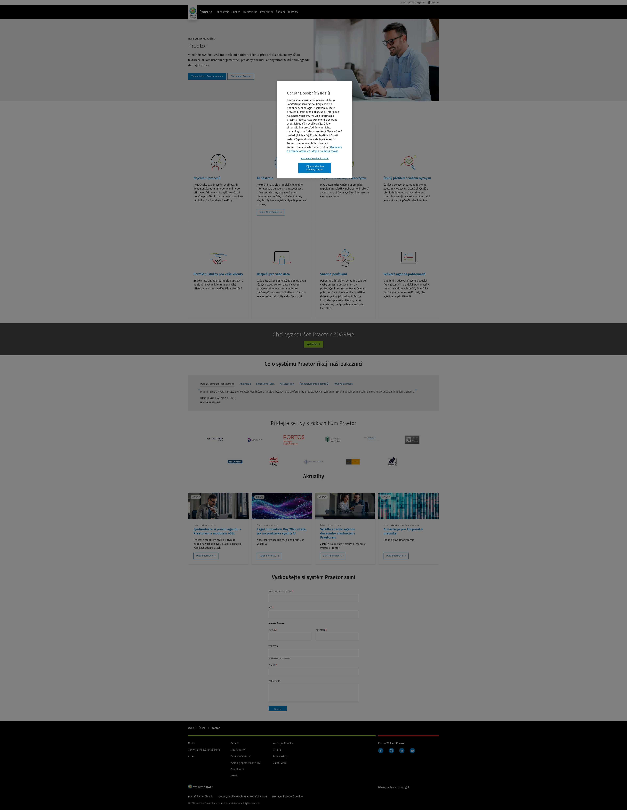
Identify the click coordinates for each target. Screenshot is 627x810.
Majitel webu (280, 762)
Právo (233, 776)
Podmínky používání (200, 796)
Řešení (202, 728)
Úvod (191, 728)
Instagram (391, 750)
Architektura (250, 12)
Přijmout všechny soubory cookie (314, 168)
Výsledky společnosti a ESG (245, 762)
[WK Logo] (200, 786)
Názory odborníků (283, 743)
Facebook (380, 750)
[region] (314, 129)
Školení (280, 12)
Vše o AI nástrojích (269, 212)
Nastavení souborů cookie (315, 158)
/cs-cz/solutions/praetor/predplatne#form (241, 76)
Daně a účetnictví (240, 756)
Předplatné (266, 12)
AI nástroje (223, 12)
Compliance (237, 769)
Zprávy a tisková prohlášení (204, 749)
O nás (191, 743)
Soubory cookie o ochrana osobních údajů (242, 796)
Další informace (204, 555)
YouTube (412, 750)
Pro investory (280, 756)
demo (207, 76)
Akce (191, 756)
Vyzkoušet (312, 344)
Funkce (236, 12)
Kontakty (293, 12)
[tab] (217, 384)
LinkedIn (401, 750)
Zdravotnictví (237, 749)
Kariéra (277, 749)
